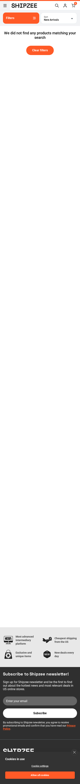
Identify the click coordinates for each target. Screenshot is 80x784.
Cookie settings (40, 766)
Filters (10, 18)
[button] (65, 5)
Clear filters (40, 50)
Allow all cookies (40, 775)
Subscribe (40, 713)
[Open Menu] (5, 5)
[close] (74, 752)
